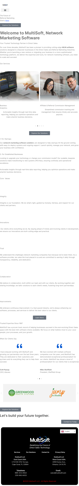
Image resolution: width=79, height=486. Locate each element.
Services (17, 452)
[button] (5, 10)
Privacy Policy (60, 452)
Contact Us (45, 452)
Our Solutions (31, 452)
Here (7, 20)
